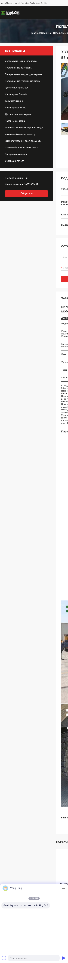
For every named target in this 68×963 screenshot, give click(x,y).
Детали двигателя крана (18, 114)
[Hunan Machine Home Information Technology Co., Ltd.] (10, 12)
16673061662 (31, 184)
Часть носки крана (15, 121)
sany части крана (14, 101)
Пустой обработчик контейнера (21, 147)
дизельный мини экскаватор (20, 134)
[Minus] (63, 888)
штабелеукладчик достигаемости (23, 141)
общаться (27, 193)
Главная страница (41, 33)
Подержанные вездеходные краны (23, 74)
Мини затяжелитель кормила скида (24, 127)
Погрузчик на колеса (16, 154)
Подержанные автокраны (18, 67)
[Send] (63, 957)
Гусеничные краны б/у (16, 87)
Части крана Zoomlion (16, 94)
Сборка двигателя (14, 161)
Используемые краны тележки (21, 61)
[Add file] (4, 957)
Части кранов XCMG (15, 107)
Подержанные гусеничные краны (22, 81)
